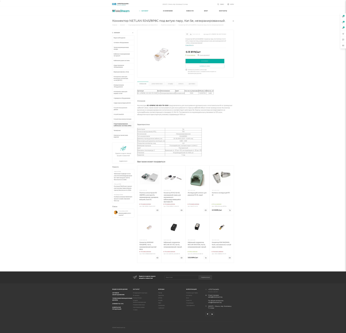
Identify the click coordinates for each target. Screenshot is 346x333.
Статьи (114, 206)
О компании (189, 303)
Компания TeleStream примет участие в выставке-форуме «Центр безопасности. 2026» (123, 188)
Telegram (207, 314)
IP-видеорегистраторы (140, 293)
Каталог (136, 289)
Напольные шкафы (139, 307)
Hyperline (161, 295)
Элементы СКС (118, 303)
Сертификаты (190, 305)
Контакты (189, 295)
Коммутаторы (137, 298)
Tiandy (160, 293)
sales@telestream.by (215, 297)
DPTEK (160, 298)
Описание (142, 83)
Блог (187, 298)
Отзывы (170, 83)
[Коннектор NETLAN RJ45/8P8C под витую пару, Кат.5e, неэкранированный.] (161, 55)
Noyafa (160, 300)
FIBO (159, 303)
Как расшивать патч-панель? (125, 214)
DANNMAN (161, 305)
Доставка (192, 83)
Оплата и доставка (192, 293)
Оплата (180, 83)
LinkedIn (212, 314)
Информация (191, 289)
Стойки (135, 309)
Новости (115, 167)
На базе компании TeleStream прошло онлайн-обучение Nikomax (123, 198)
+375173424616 (122, 4)
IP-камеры (136, 295)
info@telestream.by (215, 302)
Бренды (161, 289)
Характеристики (157, 83)
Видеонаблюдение (120, 289)
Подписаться (205, 277)
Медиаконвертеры (139, 304)
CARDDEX (161, 308)
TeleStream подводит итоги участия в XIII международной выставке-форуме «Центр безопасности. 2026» (123, 176)
